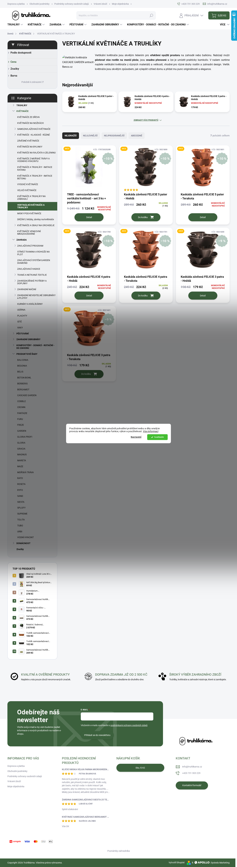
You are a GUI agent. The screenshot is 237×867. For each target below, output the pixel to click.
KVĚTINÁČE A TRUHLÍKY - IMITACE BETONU (34, 177)
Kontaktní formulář (191, 785)
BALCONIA (22, 360)
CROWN (21, 407)
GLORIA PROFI (24, 437)
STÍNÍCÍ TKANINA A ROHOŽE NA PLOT (33, 253)
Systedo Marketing (220, 862)
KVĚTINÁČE (22, 111)
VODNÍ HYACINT (25, 537)
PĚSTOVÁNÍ (22, 333)
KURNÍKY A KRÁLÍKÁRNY (30, 304)
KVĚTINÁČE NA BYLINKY (29, 146)
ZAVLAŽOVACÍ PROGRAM (30, 245)
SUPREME (22, 513)
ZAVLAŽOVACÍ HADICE (28, 269)
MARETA (21, 460)
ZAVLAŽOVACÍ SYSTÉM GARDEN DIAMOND (33, 261)
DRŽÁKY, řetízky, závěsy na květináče (35, 219)
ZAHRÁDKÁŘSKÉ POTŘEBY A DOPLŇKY (32, 282)
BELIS (20, 371)
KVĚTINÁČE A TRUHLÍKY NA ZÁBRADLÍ (31, 197)
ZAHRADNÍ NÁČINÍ (26, 289)
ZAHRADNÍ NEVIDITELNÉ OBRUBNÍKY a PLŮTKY (36, 296)
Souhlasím (159, 437)
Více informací (150, 431)
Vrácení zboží (100, 4)
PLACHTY (22, 315)
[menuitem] (15, 24)
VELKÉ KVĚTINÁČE (26, 190)
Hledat (151, 15)
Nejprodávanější (114, 135)
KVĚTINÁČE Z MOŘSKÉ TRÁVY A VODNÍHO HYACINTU (33, 160)
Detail (89, 217)
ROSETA (21, 484)
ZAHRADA (21, 240)
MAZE (20, 466)
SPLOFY (21, 507)
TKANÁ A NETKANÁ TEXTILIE (32, 275)
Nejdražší (71, 135)
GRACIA (21, 448)
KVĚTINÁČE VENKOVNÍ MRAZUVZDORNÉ (29, 232)
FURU (20, 419)
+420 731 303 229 (191, 773)
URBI (19, 531)
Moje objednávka (120, 4)
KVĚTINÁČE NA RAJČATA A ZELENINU (36, 152)
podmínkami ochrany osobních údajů (129, 725)
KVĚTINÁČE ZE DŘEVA (28, 117)
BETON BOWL (24, 377)
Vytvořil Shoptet (177, 862)
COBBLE (21, 401)
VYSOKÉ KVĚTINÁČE (27, 184)
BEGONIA (22, 365)
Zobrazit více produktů (146, 120)
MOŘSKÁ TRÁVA (25, 472)
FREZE (20, 425)
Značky (20, 549)
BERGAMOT (23, 389)
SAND (20, 496)
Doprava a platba (16, 4)
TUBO (20, 525)
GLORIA (21, 442)
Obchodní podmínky (39, 4)
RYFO (20, 490)
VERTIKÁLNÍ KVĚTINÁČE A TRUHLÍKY (30, 206)
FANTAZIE (22, 413)
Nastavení (136, 437)
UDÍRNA (21, 309)
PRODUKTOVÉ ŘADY (26, 354)
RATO (20, 478)
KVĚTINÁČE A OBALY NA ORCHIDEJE (35, 225)
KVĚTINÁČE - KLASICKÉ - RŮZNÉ (33, 134)
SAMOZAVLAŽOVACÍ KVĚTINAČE (33, 129)
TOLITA (21, 519)
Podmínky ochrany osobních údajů (71, 4)
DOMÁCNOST (23, 543)
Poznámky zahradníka (118, 851)
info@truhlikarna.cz (192, 766)
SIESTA (20, 502)
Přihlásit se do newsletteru (97, 735)
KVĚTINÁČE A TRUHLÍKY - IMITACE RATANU (34, 168)
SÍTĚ (19, 321)
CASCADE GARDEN (26, 395)
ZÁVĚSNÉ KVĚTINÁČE (28, 140)
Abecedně (136, 135)
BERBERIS (22, 383)
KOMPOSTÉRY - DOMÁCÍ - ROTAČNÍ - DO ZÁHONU (35, 346)
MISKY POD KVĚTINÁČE (29, 213)
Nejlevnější (90, 135)
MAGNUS (22, 454)
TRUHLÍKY (21, 105)
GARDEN (21, 431)
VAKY (20, 327)
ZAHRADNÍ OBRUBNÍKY (28, 339)
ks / (140, 767)
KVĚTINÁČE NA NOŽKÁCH (30, 123)
